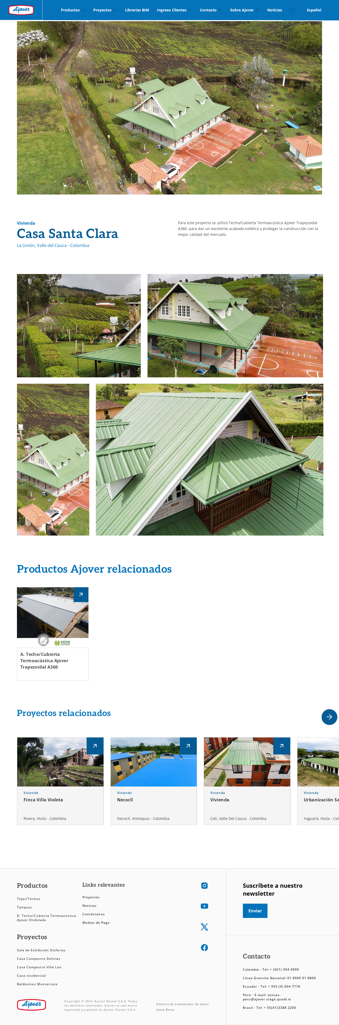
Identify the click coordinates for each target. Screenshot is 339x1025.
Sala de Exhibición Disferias (41, 950)
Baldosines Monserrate (37, 984)
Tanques (24, 907)
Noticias (89, 905)
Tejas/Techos (28, 898)
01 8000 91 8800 (301, 978)
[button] (329, 717)
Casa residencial (31, 975)
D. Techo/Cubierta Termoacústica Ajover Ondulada (46, 917)
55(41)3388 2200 (281, 1007)
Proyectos (91, 897)
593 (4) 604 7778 (285, 986)
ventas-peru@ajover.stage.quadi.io (267, 997)
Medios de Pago (96, 922)
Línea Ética (165, 1009)
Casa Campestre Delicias (38, 958)
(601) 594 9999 (286, 969)
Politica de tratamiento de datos (183, 1004)
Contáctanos (93, 914)
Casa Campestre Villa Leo (39, 967)
